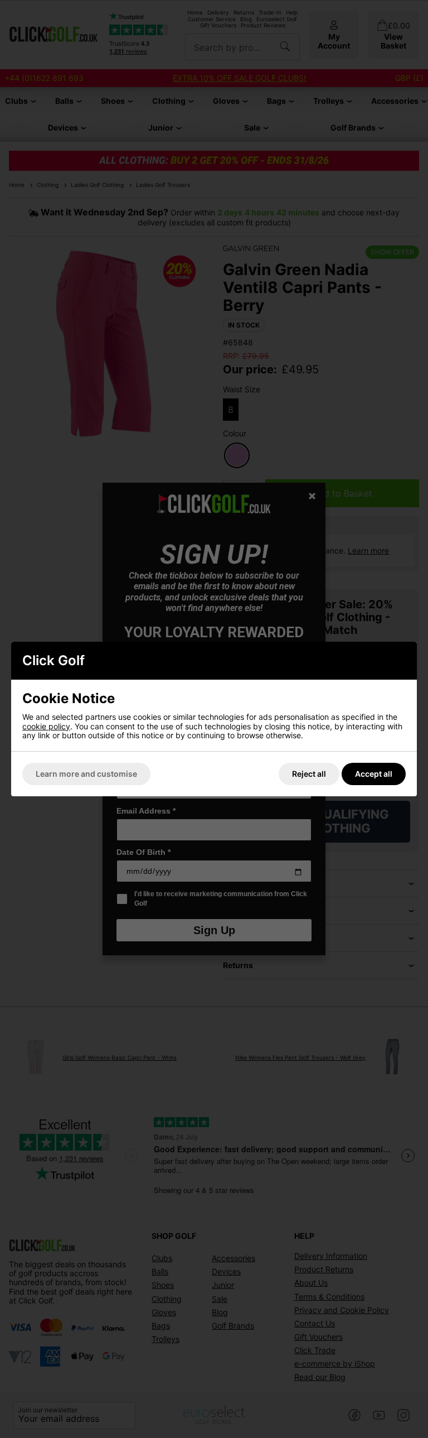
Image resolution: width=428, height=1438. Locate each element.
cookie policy (46, 726)
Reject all (309, 773)
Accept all (373, 773)
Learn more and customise (86, 773)
